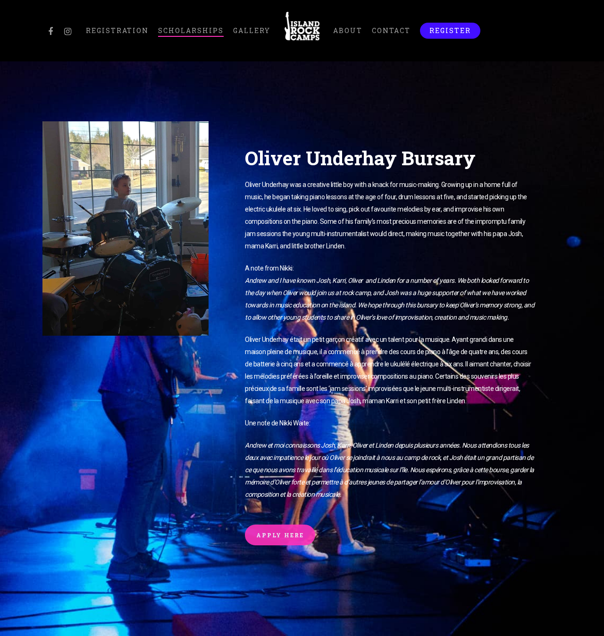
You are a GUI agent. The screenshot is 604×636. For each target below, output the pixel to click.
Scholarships (191, 30)
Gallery (251, 30)
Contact (391, 30)
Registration (117, 30)
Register (450, 30)
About (347, 30)
